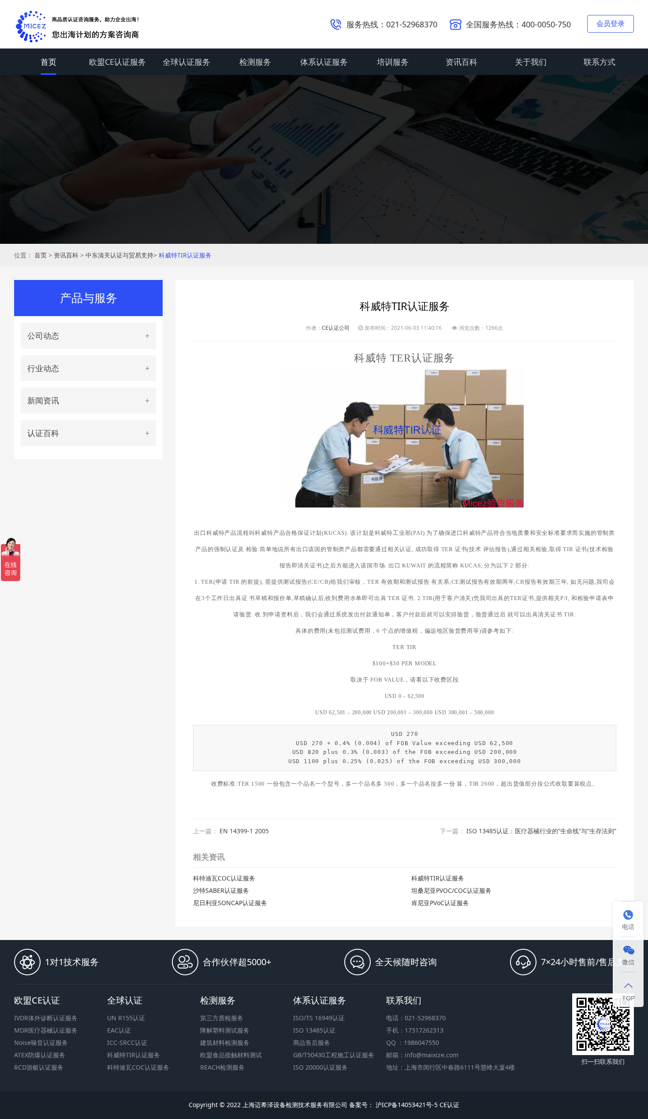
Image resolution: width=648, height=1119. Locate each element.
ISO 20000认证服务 (320, 1067)
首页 (48, 61)
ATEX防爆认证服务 (39, 1055)
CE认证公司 (336, 328)
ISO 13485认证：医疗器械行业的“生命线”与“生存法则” (541, 831)
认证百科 (43, 433)
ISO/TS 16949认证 (319, 1018)
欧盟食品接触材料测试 (231, 1055)
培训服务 (393, 61)
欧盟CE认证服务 (117, 61)
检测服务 (255, 61)
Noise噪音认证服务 (41, 1042)
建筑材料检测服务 (225, 1042)
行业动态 (43, 368)
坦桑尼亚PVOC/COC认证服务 (451, 890)
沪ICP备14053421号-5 (406, 1104)
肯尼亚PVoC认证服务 (440, 903)
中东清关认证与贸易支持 (119, 255)
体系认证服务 (324, 61)
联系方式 (599, 61)
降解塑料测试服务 (225, 1030)
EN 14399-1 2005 (244, 831)
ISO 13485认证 (314, 1030)
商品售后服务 (311, 1042)
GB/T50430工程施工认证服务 (333, 1055)
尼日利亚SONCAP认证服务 (230, 903)
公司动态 (43, 335)
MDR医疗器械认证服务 (46, 1030)
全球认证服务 (186, 61)
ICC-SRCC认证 (127, 1042)
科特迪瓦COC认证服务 (224, 878)
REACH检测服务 (222, 1067)
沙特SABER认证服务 (221, 890)
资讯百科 (461, 61)
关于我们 (531, 61)
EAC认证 (119, 1030)
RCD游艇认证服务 (38, 1067)
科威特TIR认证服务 (185, 255)
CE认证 (449, 1104)
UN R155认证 (126, 1018)
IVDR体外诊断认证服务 (46, 1018)
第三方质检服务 (221, 1018)
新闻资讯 (43, 400)
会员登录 (610, 23)
